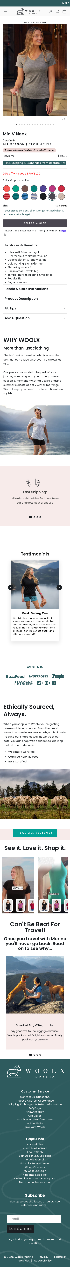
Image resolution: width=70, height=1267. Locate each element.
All (32, 22)
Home (26, 22)
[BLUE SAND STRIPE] (34, 196)
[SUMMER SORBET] (52, 188)
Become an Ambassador (35, 1182)
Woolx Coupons (35, 1167)
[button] (7, 75)
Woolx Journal (35, 1159)
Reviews (8, 156)
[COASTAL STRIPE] (25, 196)
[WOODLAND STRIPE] (16, 196)
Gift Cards (35, 1115)
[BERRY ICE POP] (61, 188)
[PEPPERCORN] (25, 188)
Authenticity (35, 1123)
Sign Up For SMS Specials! (35, 1156)
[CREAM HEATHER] (61, 196)
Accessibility (35, 1144)
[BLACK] (43, 196)
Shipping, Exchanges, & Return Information (35, 1104)
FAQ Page (35, 1108)
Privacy (44, 1257)
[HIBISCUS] (6, 188)
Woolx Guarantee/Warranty (35, 1119)
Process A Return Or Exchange (35, 1100)
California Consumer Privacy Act (35, 1178)
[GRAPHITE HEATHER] (52, 196)
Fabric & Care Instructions (26, 289)
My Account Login (35, 1171)
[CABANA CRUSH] (34, 188)
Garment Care (35, 1112)
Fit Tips (10, 308)
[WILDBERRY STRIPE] (6, 196)
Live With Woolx (35, 1127)
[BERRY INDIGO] (43, 188)
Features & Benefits (21, 245)
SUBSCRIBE (20, 1229)
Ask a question (17, 318)
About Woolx (35, 1152)
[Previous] (11, 587)
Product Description (21, 298)
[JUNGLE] (16, 188)
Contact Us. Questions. (35, 1097)
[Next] (59, 587)
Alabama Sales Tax (35, 1174)
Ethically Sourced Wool (35, 1163)
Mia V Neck (41, 22)
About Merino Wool (35, 1148)
